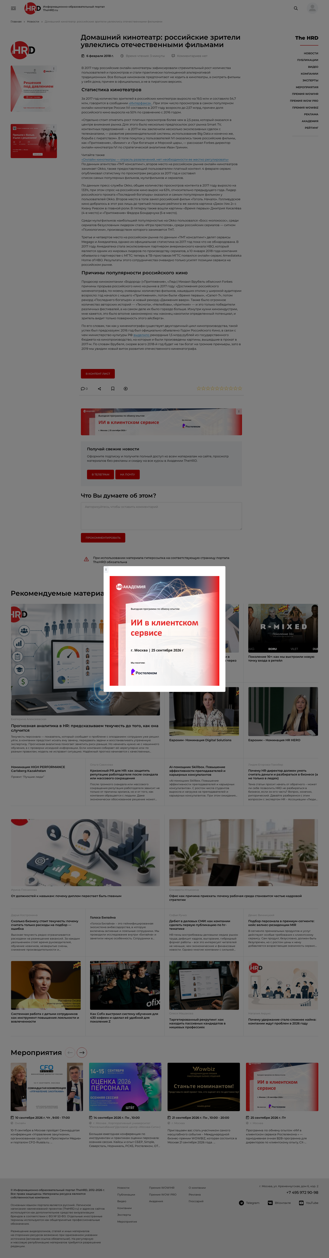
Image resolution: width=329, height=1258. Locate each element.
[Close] (221, 568)
